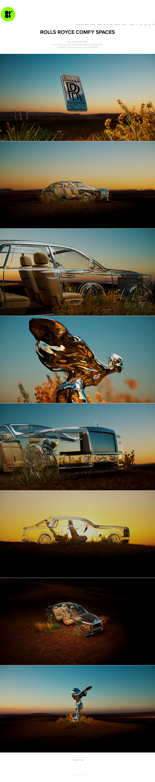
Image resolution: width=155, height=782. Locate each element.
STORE (124, 25)
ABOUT (105, 25)
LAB (111, 25)
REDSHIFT (63, 47)
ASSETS (131, 25)
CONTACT (117, 25)
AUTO (93, 25)
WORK (99, 25)
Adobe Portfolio (81, 775)
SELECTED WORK (82, 25)
